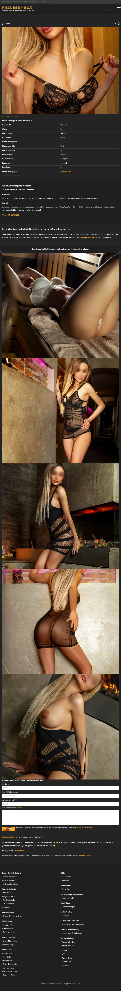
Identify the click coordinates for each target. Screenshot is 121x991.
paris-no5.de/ (66, 171)
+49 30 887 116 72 (11, 215)
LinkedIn (13, 19)
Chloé (7, 23)
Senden (8, 829)
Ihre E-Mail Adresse (10, 792)
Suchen (108, 8)
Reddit (22, 19)
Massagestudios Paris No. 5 (90, 237)
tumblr (17, 19)
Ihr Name (6, 784)
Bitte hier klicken (86, 856)
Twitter (8, 19)
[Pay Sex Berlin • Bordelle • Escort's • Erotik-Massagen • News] (17, 7)
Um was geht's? (8, 800)
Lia (115, 23)
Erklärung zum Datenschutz (83, 827)
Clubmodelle (14, 117)
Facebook (3, 19)
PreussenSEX (5, 117)
